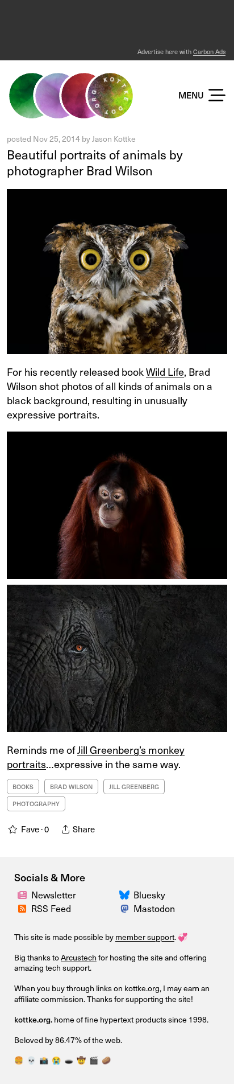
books (23, 786)
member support (144, 937)
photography (36, 803)
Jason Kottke (114, 139)
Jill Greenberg (134, 786)
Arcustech (79, 957)
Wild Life (165, 371)
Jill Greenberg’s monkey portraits (96, 756)
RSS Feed (51, 908)
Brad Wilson (71, 786)
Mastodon (154, 908)
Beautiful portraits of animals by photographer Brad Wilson (94, 162)
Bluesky (149, 894)
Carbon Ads (209, 51)
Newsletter (53, 894)
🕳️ (68, 1059)
